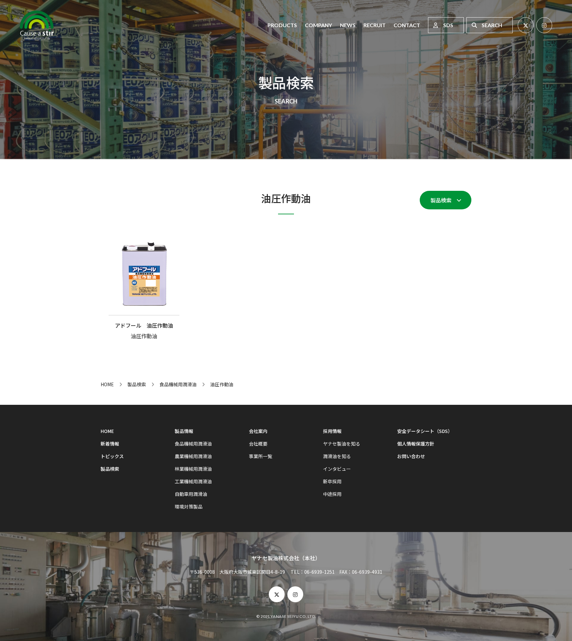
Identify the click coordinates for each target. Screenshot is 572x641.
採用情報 (332, 431)
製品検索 (441, 200)
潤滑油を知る (337, 456)
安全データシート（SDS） (425, 431)
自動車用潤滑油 (191, 494)
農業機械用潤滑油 (193, 456)
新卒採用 (332, 481)
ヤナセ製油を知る (341, 443)
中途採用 (332, 494)
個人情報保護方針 (415, 443)
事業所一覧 (260, 456)
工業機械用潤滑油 (193, 481)
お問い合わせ (411, 456)
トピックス (112, 456)
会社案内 (258, 431)
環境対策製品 (189, 506)
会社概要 (258, 443)
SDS (448, 25)
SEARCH (492, 25)
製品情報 (184, 431)
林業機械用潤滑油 (193, 468)
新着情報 (110, 443)
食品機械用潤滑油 (178, 384)
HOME (107, 384)
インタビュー (337, 468)
